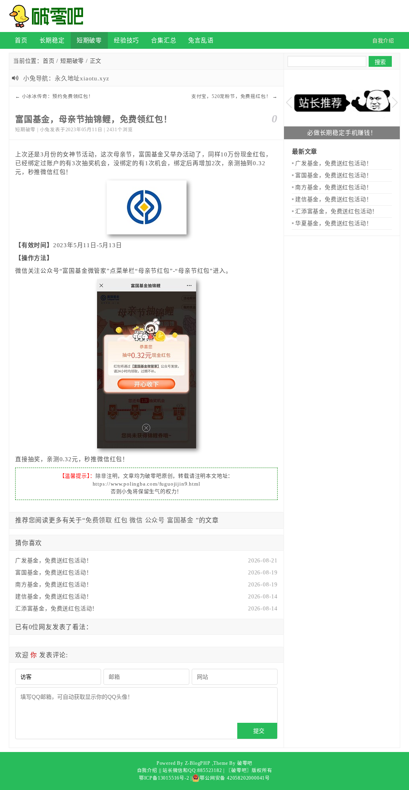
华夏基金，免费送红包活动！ (333, 223)
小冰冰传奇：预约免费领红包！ (57, 96)
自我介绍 (147, 770)
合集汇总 (163, 40)
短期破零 (89, 40)
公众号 (155, 520)
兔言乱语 (200, 40)
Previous (289, 102)
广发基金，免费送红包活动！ (53, 561)
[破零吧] (49, 16)
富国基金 (180, 520)
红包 (121, 520)
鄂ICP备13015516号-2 (164, 778)
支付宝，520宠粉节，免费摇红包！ (231, 96)
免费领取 (98, 520)
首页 (21, 40)
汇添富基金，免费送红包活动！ (56, 609)
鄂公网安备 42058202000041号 (235, 778)
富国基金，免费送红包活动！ (53, 573)
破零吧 (244, 763)
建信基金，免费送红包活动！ (53, 597)
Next (395, 102)
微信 (136, 520)
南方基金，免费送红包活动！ (53, 585)
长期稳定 (52, 40)
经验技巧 (126, 40)
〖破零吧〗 (239, 770)
